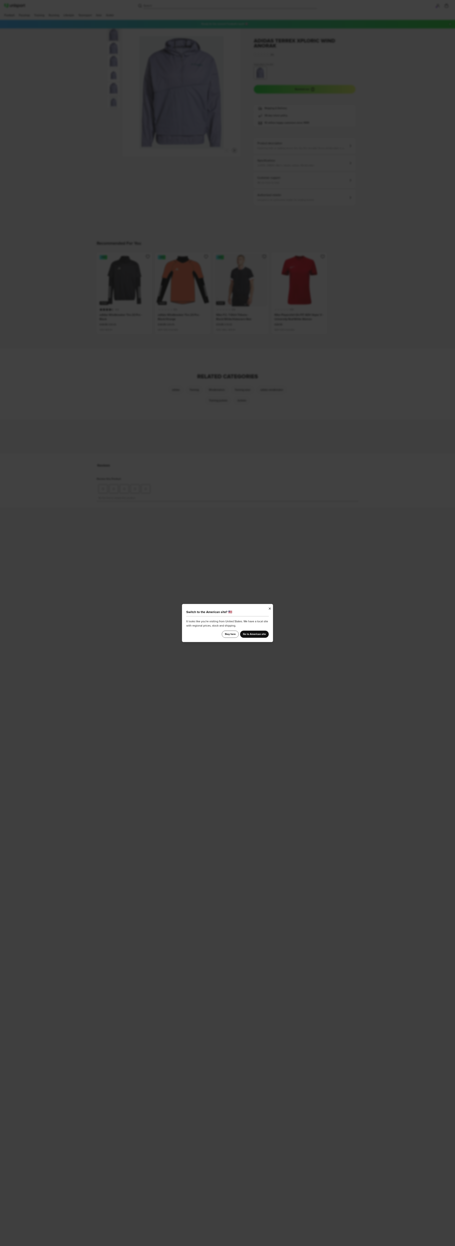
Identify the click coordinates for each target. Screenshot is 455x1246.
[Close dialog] (270, 608)
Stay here (230, 634)
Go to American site (254, 634)
